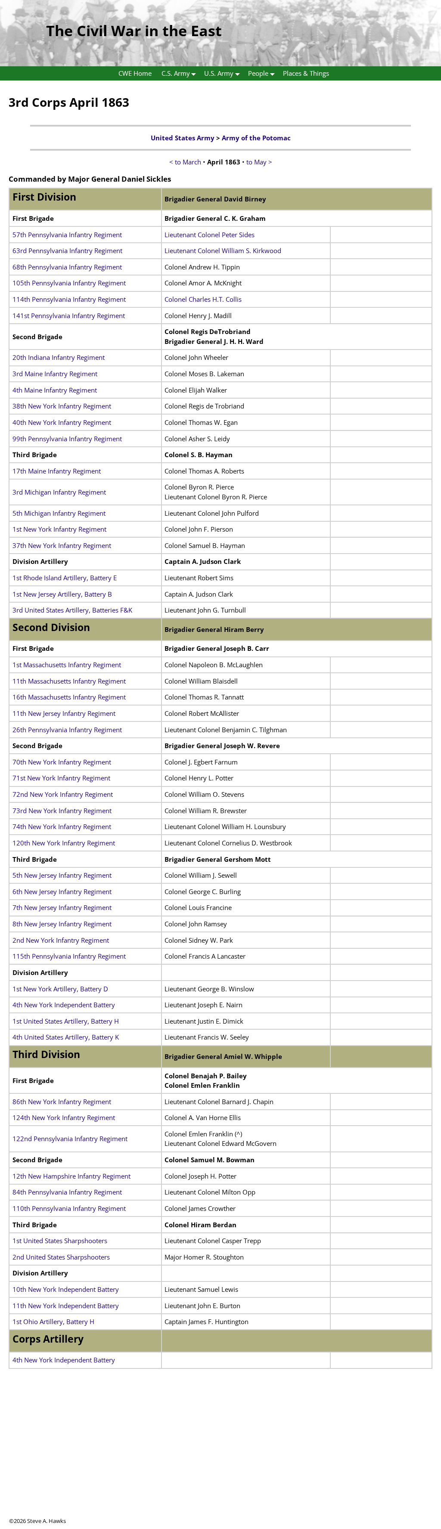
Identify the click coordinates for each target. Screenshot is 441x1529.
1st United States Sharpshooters (59, 1240)
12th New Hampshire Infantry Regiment (71, 1176)
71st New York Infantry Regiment (61, 778)
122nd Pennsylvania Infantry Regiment (69, 1138)
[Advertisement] (220, 1456)
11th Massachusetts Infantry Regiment (69, 681)
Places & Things (306, 73)
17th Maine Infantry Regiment (56, 471)
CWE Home (135, 73)
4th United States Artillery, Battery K (65, 1037)
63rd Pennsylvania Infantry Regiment (67, 250)
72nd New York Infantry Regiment (62, 794)
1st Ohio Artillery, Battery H (53, 1321)
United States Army (182, 137)
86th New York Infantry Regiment (61, 1101)
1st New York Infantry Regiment (59, 529)
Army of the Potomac (256, 137)
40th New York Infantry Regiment (61, 422)
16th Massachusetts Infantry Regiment (69, 697)
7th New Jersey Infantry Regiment (62, 907)
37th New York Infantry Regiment (61, 545)
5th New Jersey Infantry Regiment (62, 875)
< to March (185, 162)
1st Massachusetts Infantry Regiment (66, 664)
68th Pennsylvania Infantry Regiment (67, 267)
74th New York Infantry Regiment (61, 826)
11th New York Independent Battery (65, 1305)
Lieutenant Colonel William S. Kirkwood (223, 250)
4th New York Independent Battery (63, 1004)
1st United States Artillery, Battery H (65, 1021)
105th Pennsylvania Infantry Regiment (69, 283)
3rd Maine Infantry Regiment (54, 373)
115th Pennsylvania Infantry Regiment (69, 956)
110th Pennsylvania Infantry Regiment (69, 1208)
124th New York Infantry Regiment (63, 1117)
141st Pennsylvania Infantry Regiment (68, 315)
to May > (259, 162)
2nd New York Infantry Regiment (60, 940)
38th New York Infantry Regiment (61, 406)
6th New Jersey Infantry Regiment (62, 891)
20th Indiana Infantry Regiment (58, 357)
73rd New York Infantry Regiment (62, 810)
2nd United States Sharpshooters (61, 1257)
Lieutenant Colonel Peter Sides (210, 234)
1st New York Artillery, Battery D (60, 988)
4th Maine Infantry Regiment (54, 390)
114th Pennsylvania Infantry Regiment (69, 299)
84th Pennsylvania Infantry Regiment (67, 1192)
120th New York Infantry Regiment (63, 843)
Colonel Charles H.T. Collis (203, 299)
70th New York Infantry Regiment (61, 762)
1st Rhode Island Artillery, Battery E (64, 577)
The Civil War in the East (134, 30)
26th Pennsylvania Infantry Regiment (67, 729)
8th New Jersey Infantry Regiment (62, 923)
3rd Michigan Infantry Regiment (59, 492)
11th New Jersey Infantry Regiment (63, 713)
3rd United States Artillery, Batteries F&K (72, 610)
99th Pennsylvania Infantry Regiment (67, 438)
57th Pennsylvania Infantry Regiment (67, 234)
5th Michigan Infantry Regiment (59, 513)
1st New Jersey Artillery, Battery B (62, 594)
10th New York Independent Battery (65, 1289)
